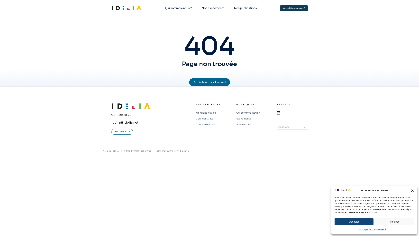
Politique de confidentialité (372, 229)
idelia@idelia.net (124, 122)
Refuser (394, 221)
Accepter (354, 221)
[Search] (305, 127)
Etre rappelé (120, 131)
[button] (412, 190)
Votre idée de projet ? (294, 8)
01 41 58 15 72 (121, 115)
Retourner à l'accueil (212, 82)
